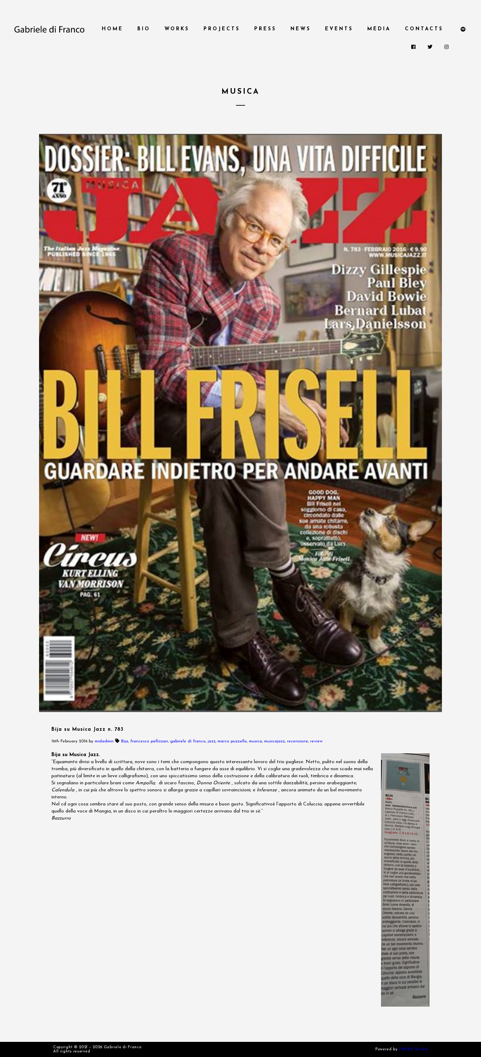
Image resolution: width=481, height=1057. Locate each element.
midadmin (104, 741)
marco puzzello (232, 741)
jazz (211, 741)
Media (379, 29)
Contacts (424, 29)
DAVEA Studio (413, 1049)
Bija (124, 741)
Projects (222, 29)
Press (265, 29)
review (316, 741)
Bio (143, 29)
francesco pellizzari (149, 741)
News (301, 29)
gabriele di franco (188, 741)
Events (339, 29)
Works (176, 29)
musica (255, 741)
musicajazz (274, 741)
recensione (297, 741)
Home (112, 29)
